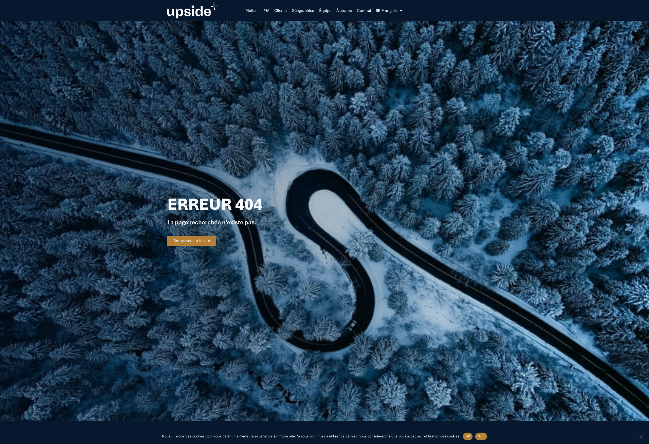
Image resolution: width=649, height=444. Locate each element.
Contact (364, 10)
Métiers (252, 10)
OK (467, 436)
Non (481, 436)
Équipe (325, 10)
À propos (344, 10)
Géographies (303, 10)
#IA (266, 10)
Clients (280, 10)
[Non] (641, 436)
